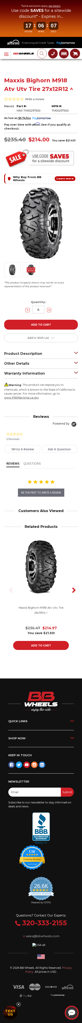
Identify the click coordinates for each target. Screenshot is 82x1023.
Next (72, 590)
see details (54, 6)
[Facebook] (11, 764)
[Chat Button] (72, 1013)
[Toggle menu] (5, 54)
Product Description (23, 354)
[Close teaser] (18, 1004)
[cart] (75, 53)
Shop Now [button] (17, 738)
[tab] (22, 449)
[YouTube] (26, 764)
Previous (9, 590)
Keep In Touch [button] (20, 755)
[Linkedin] (42, 764)
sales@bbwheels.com (42, 936)
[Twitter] (19, 764)
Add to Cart (41, 645)
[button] (64, 53)
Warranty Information (24, 373)
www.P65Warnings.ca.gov (21, 397)
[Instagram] (34, 764)
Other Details (16, 363)
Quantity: (38, 302)
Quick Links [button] (18, 721)
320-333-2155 (43, 923)
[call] (53, 53)
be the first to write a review (41, 492)
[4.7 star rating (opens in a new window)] (32, 854)
